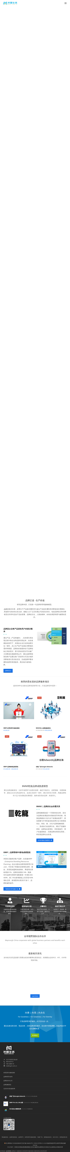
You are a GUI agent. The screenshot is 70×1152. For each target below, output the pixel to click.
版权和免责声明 (51, 1143)
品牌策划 (41, 1147)
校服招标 (19, 1151)
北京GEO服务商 (34, 1147)
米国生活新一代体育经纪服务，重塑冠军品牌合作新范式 (19, 986)
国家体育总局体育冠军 (40, 1151)
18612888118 (10, 1064)
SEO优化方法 (47, 1147)
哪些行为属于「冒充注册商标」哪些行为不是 (49, 981)
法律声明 (58, 1143)
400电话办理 (59, 1147)
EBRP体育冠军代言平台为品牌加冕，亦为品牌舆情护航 (18, 991)
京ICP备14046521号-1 (28, 1143)
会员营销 (8, 1151)
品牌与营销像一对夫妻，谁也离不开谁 (47, 990)
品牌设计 (13, 1151)
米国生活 (16, 1147)
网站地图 (63, 1143)
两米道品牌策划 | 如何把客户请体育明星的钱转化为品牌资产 (19, 982)
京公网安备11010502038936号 (14, 1143)
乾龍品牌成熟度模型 (24, 1147)
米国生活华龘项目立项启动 (44, 966)
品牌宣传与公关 (7, 1080)
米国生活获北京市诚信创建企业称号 (46, 969)
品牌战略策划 (7, 1084)
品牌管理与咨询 (7, 1076)
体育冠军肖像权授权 (9, 1072)
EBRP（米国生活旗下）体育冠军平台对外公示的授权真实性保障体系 (50, 973)
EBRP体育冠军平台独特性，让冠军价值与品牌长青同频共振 (50, 986)
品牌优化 (53, 1147)
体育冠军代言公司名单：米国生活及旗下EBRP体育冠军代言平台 (50, 977)
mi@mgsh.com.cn (11, 1066)
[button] (66, 3)
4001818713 (9, 1061)
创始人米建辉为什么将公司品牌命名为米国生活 (18, 966)
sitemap (35, 1145)
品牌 (5, 609)
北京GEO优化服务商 (9, 1088)
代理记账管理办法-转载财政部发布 (14, 972)
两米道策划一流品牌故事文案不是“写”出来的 (17, 977)
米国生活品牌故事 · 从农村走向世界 (15, 969)
